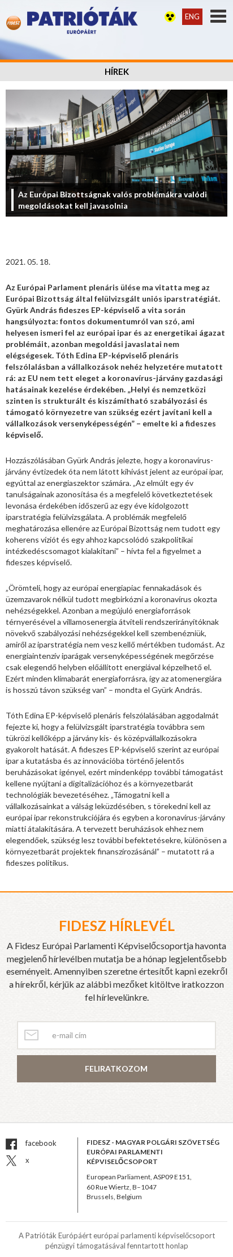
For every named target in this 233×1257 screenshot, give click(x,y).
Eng (192, 16)
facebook (40, 1143)
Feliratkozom (116, 1068)
